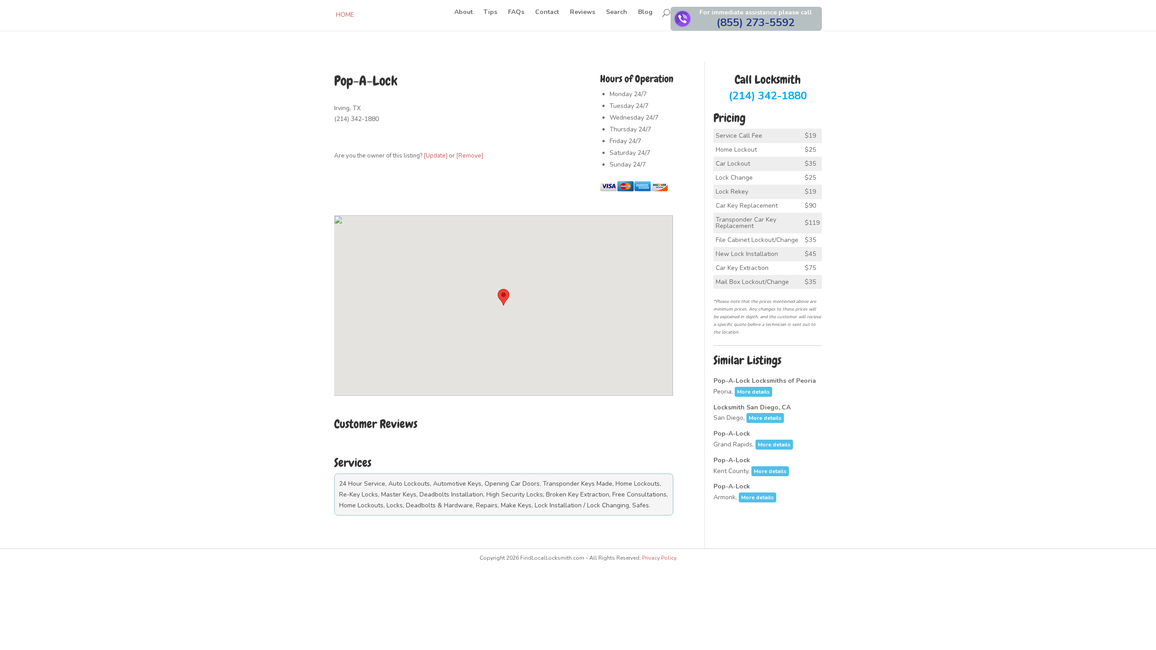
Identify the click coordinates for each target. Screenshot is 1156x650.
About (463, 12)
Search (616, 12)
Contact (547, 12)
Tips (490, 12)
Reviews (582, 12)
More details (753, 391)
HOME (345, 14)
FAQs (516, 12)
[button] (503, 297)
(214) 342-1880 (768, 88)
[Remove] (469, 156)
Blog (645, 12)
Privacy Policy (659, 558)
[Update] (435, 156)
